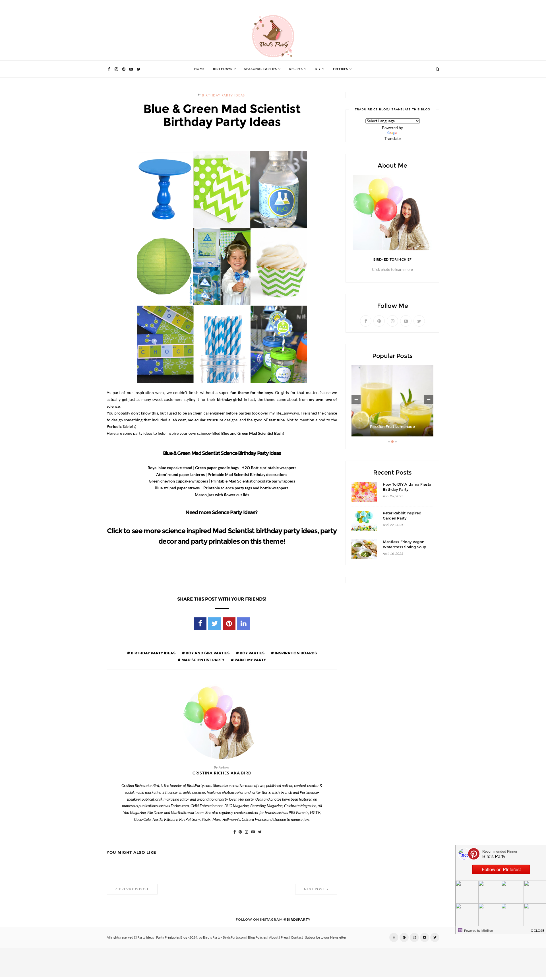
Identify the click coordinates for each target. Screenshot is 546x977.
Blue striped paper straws (177, 488)
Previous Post (133, 889)
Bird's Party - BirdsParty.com (224, 937)
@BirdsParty (297, 919)
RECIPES (296, 69)
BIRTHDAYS (222, 69)
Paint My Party (250, 659)
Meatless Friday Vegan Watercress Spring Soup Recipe (404, 547)
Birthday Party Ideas (223, 95)
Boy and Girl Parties (207, 653)
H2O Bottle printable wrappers (268, 468)
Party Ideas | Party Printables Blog (162, 937)
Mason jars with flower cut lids (222, 495)
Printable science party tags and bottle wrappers (245, 488)
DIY (317, 69)
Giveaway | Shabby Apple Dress (392, 426)
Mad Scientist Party (202, 659)
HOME (199, 69)
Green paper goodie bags (217, 468)
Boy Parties (251, 653)
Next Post (314, 889)
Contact (297, 937)
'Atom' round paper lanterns (180, 475)
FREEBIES (340, 69)
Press (285, 937)
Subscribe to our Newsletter (325, 937)
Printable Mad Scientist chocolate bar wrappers (253, 481)
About (273, 937)
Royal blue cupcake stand (170, 468)
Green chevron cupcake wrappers (178, 481)
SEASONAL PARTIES (260, 69)
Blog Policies (257, 937)
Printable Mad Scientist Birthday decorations (247, 475)
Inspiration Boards (295, 653)
